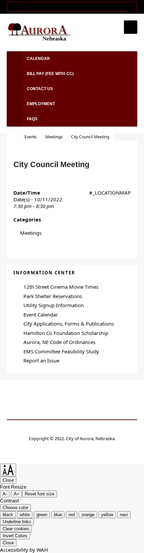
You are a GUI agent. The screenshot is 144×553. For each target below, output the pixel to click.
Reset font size (39, 493)
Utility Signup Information (53, 305)
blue (58, 514)
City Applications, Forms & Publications (68, 323)
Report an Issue (41, 360)
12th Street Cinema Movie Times (60, 286)
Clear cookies (16, 528)
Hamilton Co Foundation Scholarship (65, 333)
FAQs (32, 119)
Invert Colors (15, 535)
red (72, 514)
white (25, 514)
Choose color (15, 507)
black (8, 514)
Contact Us (40, 88)
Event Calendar (40, 314)
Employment (41, 103)
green (42, 514)
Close (8, 480)
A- (5, 493)
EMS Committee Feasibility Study (61, 351)
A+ (16, 493)
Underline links (17, 521)
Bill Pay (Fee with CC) (50, 73)
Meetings (54, 137)
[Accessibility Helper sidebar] (8, 470)
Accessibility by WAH (24, 549)
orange (87, 514)
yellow (107, 514)
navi (124, 514)
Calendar (38, 58)
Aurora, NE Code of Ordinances (59, 342)
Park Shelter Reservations (52, 296)
